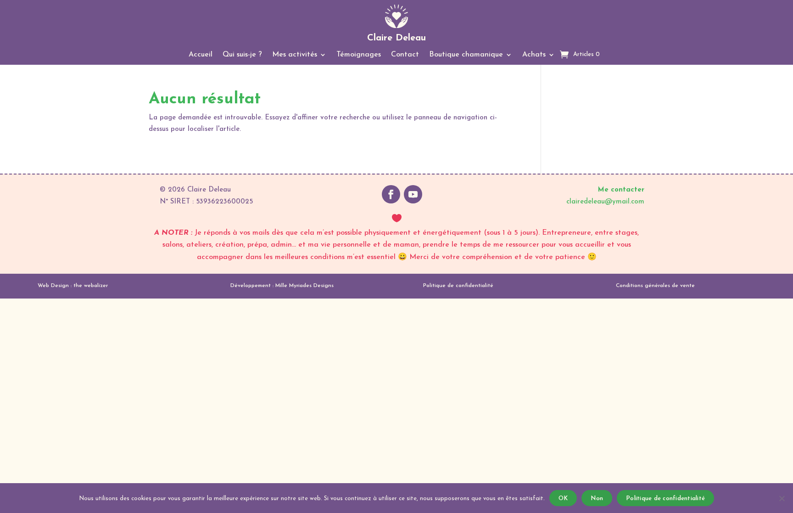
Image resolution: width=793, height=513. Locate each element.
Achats (534, 54)
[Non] (781, 498)
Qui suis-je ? (242, 54)
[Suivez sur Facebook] (391, 194)
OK (563, 499)
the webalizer (90, 285)
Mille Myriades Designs (304, 285)
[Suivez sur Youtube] (413, 194)
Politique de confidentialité (665, 499)
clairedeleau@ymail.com (605, 201)
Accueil (200, 54)
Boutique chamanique (466, 54)
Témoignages (358, 54)
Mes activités (294, 54)
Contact (405, 54)
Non (597, 499)
